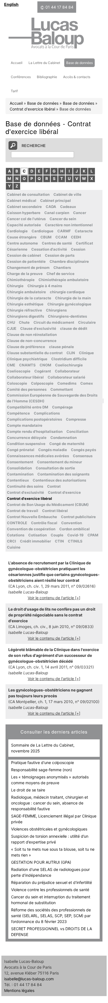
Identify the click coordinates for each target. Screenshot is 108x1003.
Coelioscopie (18, 371)
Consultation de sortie (55, 468)
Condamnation (63, 437)
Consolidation (19, 468)
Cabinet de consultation (28, 194)
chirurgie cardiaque (67, 292)
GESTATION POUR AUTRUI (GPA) (41, 862)
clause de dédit (73, 328)
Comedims (66, 383)
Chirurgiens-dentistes (67, 316)
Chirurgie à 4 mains (44, 286)
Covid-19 (75, 535)
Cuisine (13, 547)
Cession (78, 249)
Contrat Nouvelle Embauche (32, 517)
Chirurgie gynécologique (69, 304)
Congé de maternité (66, 443)
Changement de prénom (28, 267)
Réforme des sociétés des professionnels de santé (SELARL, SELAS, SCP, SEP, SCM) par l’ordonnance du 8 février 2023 (51, 915)
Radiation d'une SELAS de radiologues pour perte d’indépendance (50, 872)
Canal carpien (56, 212)
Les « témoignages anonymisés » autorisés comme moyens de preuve (50, 780)
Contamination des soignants (63, 474)
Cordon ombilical (74, 529)
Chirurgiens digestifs (25, 316)
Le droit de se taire (28, 790)
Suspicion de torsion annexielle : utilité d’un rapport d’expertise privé (49, 839)
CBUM (46, 237)
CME (11, 365)
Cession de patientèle (26, 261)
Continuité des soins (25, 486)
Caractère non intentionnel (69, 225)
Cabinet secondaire (24, 206)
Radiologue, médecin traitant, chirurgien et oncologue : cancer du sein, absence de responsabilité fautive (49, 803)
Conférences (21, 77)
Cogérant (42, 371)
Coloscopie (17, 383)
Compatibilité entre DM (27, 407)
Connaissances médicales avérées (38, 456)
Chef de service (60, 273)
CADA (51, 206)
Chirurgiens (56, 310)
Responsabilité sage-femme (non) (41, 769)
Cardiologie (17, 231)
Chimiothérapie (21, 279)
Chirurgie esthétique (25, 304)
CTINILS (75, 541)
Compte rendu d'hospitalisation (35, 431)
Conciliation (77, 431)
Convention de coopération (31, 529)
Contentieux (18, 480)
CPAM (93, 535)
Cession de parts (59, 255)
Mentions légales (19, 990)
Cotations (15, 535)
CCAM (61, 237)
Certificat (84, 243)
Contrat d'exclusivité (25, 492)
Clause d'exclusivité (38, 328)
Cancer (79, 212)
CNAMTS (27, 365)
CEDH (76, 237)
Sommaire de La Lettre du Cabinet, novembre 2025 (42, 748)
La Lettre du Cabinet (44, 63)
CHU (11, 322)
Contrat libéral (55, 510)
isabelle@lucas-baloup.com (29, 978)
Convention (71, 523)
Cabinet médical (21, 200)
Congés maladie (52, 450)
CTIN (59, 541)
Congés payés (83, 450)
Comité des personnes (27, 389)
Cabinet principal (55, 200)
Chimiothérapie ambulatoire (63, 279)
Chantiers (62, 267)
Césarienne (17, 249)
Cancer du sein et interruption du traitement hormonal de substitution (50, 899)
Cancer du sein (63, 219)
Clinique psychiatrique (27, 359)
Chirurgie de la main (73, 298)
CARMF (64, 231)
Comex (86, 383)
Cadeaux (68, 206)
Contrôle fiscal (44, 523)
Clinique (86, 353)
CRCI (11, 541)
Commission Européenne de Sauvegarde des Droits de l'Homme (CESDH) (52, 398)
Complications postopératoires (34, 419)
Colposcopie (42, 383)
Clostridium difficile (69, 359)
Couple (57, 535)
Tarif (14, 91)
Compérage (62, 407)
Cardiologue (42, 231)
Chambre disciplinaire (69, 261)
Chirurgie (15, 286)
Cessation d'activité (49, 249)
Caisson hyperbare (23, 212)
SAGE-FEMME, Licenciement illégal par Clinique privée (53, 819)
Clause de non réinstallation (32, 334)
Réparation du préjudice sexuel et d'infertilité (51, 882)
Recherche (34, 145)
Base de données (79, 63)
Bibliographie (47, 77)
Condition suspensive (26, 443)
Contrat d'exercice (64, 492)
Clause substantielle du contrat (35, 353)
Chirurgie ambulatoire (26, 292)
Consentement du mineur (59, 462)
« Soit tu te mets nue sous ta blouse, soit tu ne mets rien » (52, 852)
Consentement (20, 462)
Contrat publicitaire (78, 517)
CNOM (45, 365)
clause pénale (61, 346)
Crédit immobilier (35, 541)
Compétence (18, 413)
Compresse (76, 419)
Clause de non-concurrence (31, 340)
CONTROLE (17, 523)
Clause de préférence (26, 346)
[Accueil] (46, 34)
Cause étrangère (22, 237)
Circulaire (87, 322)
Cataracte (84, 231)
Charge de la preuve (25, 273)
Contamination (20, 474)
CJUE (11, 328)
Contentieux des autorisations (59, 480)
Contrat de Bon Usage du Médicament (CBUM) (48, 504)
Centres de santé (57, 243)
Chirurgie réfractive (24, 310)
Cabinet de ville (67, 194)
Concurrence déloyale (27, 437)
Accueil (16, 63)
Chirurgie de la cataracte (29, 298)
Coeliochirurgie (69, 365)
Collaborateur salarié (66, 377)
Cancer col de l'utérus (26, 219)
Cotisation (37, 535)
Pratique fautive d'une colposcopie (42, 762)
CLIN (70, 353)
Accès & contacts (76, 77)
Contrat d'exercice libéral (32, 109)
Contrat (54, 486)
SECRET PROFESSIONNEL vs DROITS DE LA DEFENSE (51, 931)
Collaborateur (67, 371)
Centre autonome (22, 243)
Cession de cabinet (24, 255)
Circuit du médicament (54, 322)
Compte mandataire (24, 425)
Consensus (82, 456)
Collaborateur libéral (25, 377)
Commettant (61, 389)
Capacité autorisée (24, 225)
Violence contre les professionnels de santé (50, 889)
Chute (24, 322)
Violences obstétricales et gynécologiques (49, 829)
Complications (47, 413)
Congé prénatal (20, 450)
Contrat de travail (22, 510)
